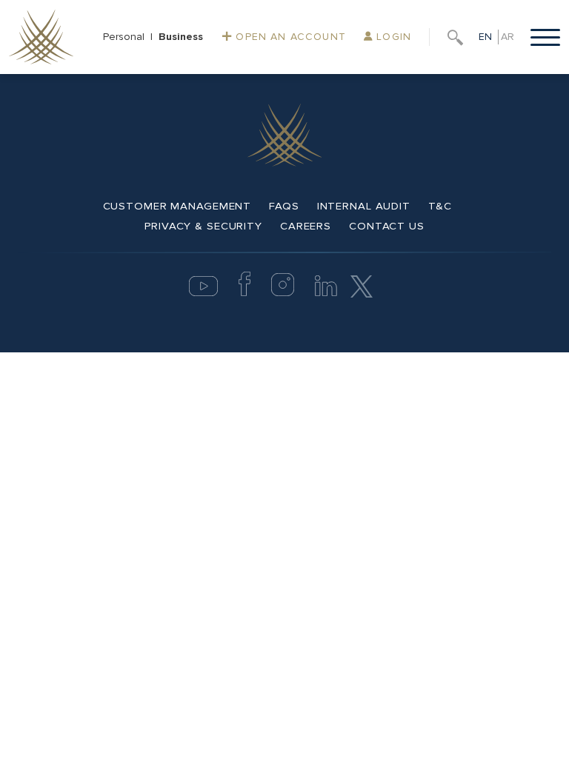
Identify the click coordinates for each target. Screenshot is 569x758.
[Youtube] (203, 292)
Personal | (131, 36)
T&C (440, 205)
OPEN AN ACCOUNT (289, 36)
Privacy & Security (203, 225)
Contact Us (387, 225)
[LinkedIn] (326, 292)
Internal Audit (363, 205)
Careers (305, 225)
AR (507, 36)
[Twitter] (361, 285)
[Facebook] (244, 292)
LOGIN (392, 36)
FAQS (284, 205)
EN (485, 36)
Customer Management (177, 205)
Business (181, 36)
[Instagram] (282, 292)
